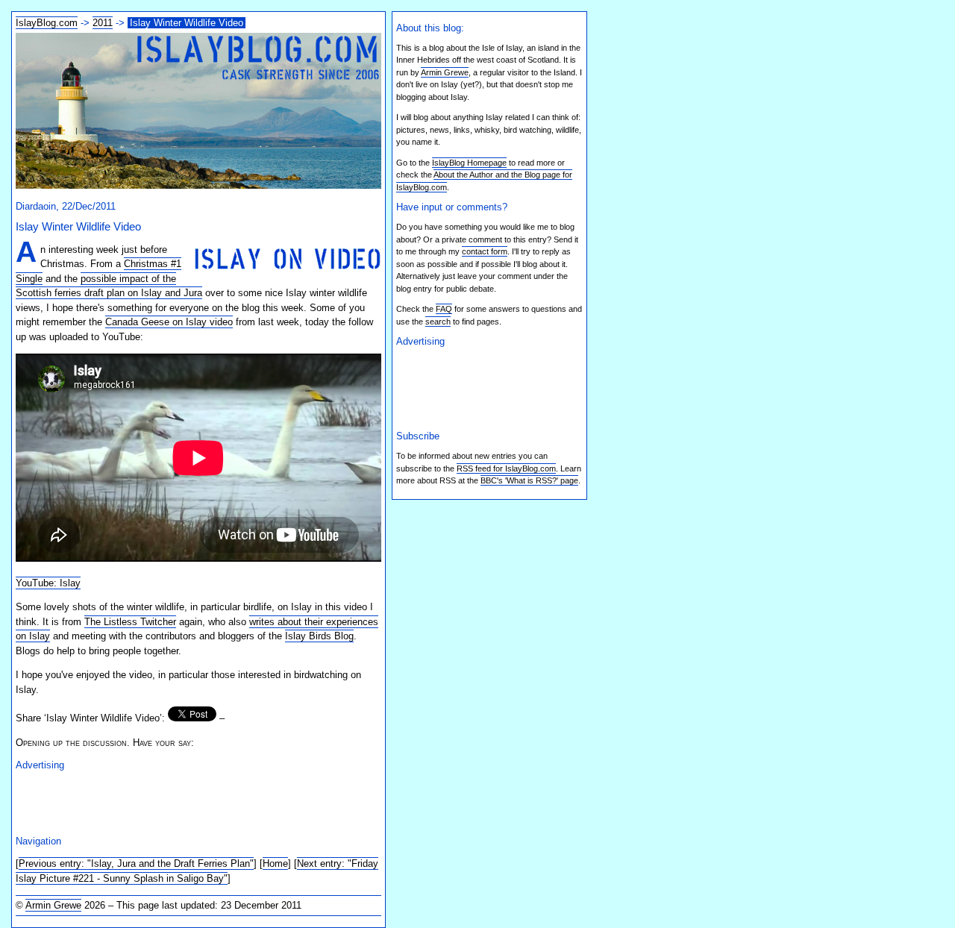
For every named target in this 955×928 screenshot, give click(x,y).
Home (275, 863)
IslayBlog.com (47, 22)
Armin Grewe (53, 905)
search (438, 321)
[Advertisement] (190, 801)
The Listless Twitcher (130, 621)
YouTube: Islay (48, 583)
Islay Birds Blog (319, 636)
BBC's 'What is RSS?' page (529, 480)
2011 (103, 22)
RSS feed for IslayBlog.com (506, 468)
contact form (484, 251)
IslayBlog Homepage (469, 162)
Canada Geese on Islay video (169, 321)
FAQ (444, 308)
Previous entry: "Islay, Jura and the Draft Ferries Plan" (136, 863)
